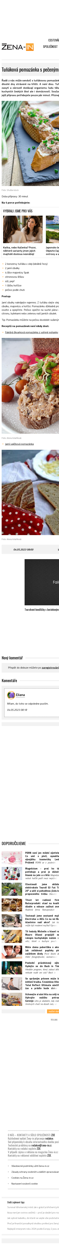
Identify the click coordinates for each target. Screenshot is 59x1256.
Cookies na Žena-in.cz (22, 1178)
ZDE (53, 1135)
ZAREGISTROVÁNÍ (50, 668)
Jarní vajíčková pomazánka (19, 444)
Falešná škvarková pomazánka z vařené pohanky (31, 332)
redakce (49, 1138)
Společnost (50, 46)
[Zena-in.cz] (20, 47)
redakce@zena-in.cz (41, 1145)
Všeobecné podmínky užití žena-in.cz (30, 1166)
